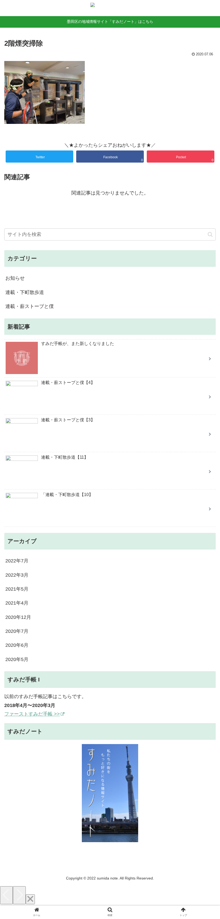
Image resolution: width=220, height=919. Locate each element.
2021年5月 (16, 589)
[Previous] (6, 895)
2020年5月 (16, 659)
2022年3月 (16, 575)
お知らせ (15, 278)
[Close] (30, 899)
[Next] (19, 895)
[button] (210, 234)
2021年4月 (16, 603)
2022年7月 (16, 560)
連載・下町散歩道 (24, 292)
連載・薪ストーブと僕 (29, 306)
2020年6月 (16, 645)
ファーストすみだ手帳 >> (32, 714)
